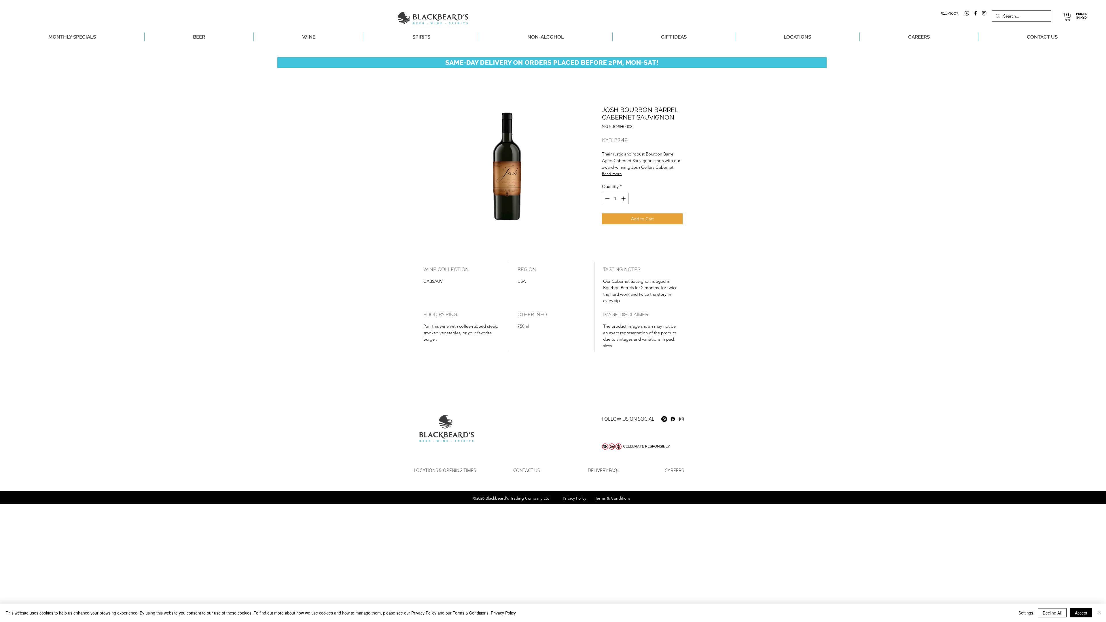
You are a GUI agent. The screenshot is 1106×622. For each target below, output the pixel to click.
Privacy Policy (503, 613)
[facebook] (975, 13)
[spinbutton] (615, 198)
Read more (612, 173)
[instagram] (984, 13)
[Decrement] (607, 198)
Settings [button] (1025, 613)
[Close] (1099, 612)
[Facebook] (673, 419)
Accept (1081, 613)
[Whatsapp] (967, 13)
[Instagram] (681, 419)
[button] (1067, 17)
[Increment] (624, 198)
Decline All (1052, 613)
